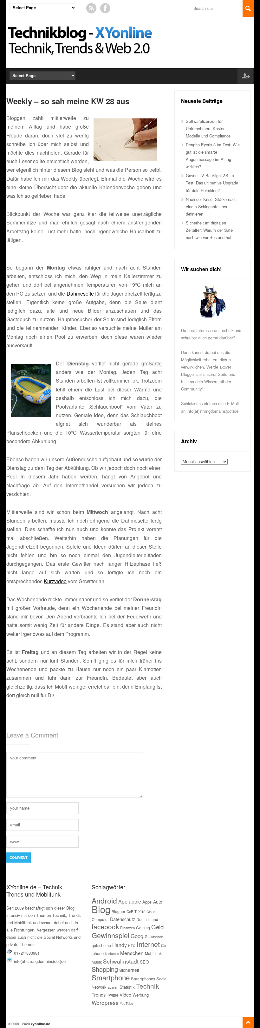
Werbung (141, 995)
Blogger (118, 911)
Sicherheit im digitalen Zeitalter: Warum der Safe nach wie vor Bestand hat (209, 230)
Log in (245, 76)
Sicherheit (129, 970)
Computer (100, 919)
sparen (112, 987)
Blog (101, 909)
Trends (99, 994)
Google (139, 936)
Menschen (132, 952)
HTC (131, 945)
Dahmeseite (80, 293)
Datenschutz (122, 919)
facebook (105, 926)
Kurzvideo (55, 581)
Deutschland (147, 919)
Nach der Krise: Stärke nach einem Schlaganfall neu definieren (211, 206)
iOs (163, 945)
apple (135, 901)
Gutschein (156, 936)
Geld (157, 927)
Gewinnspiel (110, 935)
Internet (148, 944)
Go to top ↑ (248, 1022)
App (122, 901)
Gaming (143, 928)
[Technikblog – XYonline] (81, 58)
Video (125, 994)
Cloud (150, 911)
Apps (147, 902)
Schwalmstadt (121, 961)
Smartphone (111, 977)
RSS (91, 8)
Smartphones (143, 979)
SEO (144, 962)
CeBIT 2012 (136, 911)
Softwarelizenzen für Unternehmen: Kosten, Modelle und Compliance (208, 128)
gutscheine (101, 945)
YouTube (126, 1003)
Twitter (112, 995)
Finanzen (127, 927)
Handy (119, 944)
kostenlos (112, 953)
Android (104, 900)
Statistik (127, 987)
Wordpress (105, 1002)
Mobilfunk (153, 953)
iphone (98, 953)
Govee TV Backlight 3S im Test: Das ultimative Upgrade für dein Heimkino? (212, 182)
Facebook (105, 8)
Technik (147, 986)
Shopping (105, 969)
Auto (157, 901)
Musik (97, 962)
